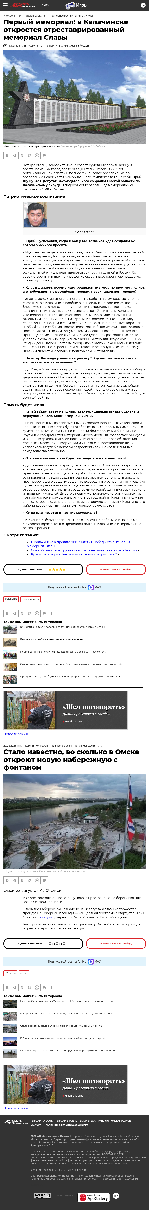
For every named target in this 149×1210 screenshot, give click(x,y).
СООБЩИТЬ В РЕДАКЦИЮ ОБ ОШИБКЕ (67, 1125)
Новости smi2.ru (16, 734)
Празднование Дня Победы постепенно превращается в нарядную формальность (70, 676)
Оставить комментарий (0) (116, 569)
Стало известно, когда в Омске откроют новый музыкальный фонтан (61, 1025)
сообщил (45, 917)
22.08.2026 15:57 (12, 745)
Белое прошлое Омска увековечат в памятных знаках (52, 639)
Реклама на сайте (42, 1121)
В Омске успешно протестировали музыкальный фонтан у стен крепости (64, 1038)
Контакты (36, 1125)
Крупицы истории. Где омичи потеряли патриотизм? (74, 554)
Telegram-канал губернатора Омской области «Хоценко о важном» (44, 871)
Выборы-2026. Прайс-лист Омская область (105, 1121)
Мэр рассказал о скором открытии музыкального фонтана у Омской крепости (67, 1013)
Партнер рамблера (64, 1195)
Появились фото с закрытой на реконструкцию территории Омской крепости (67, 1050)
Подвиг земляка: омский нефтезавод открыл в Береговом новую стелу (63, 651)
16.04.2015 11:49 (12, 15)
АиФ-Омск (98, 146)
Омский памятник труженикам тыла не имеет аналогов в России (84, 550)
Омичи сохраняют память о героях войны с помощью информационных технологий (71, 664)
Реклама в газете (66, 1121)
